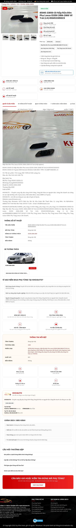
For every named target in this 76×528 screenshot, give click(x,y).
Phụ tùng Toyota (36, 503)
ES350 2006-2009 (27, 4)
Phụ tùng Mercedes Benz (38, 513)
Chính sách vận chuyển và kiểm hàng (61, 509)
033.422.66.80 (13, 413)
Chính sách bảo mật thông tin (59, 505)
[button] (4, 31)
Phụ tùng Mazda (36, 511)
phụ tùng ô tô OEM (54, 352)
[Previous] (4, 19)
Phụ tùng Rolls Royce (37, 509)
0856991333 (13, 408)
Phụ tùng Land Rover (37, 507)
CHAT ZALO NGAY (38, 485)
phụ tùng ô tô (45, 352)
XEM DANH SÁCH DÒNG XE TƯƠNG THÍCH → (17, 273)
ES (18, 4)
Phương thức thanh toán (58, 507)
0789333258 (26, 408)
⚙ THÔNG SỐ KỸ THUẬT (25, 104)
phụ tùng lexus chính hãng (35, 350)
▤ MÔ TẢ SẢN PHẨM (9, 104)
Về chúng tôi (54, 503)
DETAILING (31, 348)
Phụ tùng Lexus (36, 505)
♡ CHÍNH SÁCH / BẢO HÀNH (59, 104)
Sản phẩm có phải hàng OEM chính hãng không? (18, 454)
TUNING (35, 354)
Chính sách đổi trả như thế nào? (13, 471)
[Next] (35, 19)
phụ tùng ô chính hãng (34, 352)
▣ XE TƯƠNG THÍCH (41, 104)
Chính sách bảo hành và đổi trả (59, 511)
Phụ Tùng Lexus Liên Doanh (51, 350)
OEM (5, 8)
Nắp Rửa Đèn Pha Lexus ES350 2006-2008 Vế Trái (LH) (54, 348)
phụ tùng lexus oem (64, 350)
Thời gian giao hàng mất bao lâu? (14, 465)
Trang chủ (5, 4)
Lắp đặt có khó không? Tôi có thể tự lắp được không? (19, 460)
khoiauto (37, 348)
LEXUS (13, 4)
